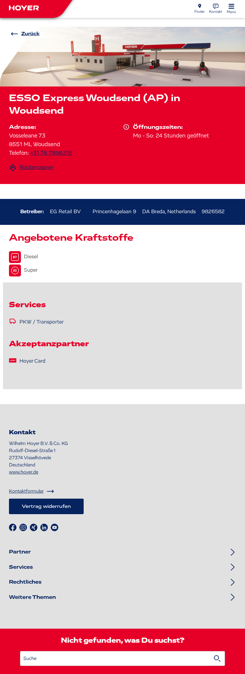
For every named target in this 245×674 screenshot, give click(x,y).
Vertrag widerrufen (46, 506)
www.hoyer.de (23, 472)
